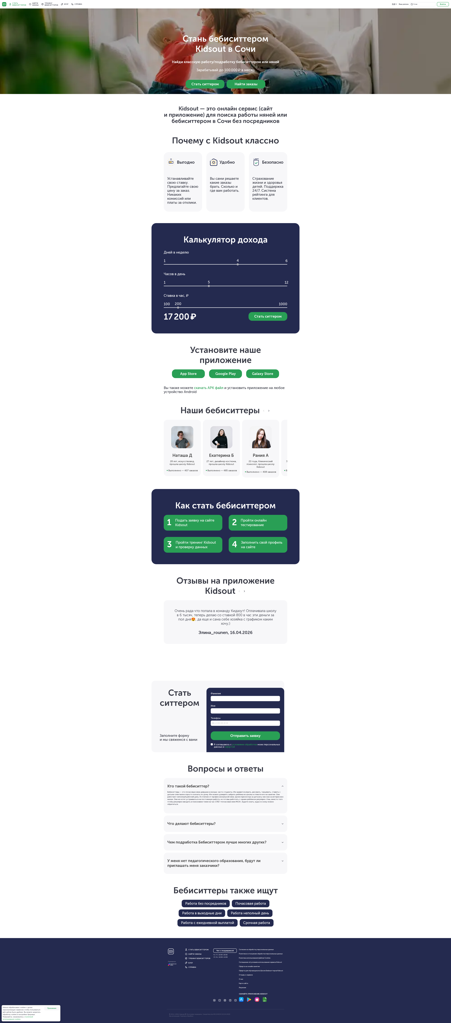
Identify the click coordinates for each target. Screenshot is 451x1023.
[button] (412, 4)
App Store (188, 374)
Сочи (415, 4)
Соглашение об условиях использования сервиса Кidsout (260, 962)
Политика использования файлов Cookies (254, 958)
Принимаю (51, 1008)
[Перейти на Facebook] (230, 1000)
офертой (230, 746)
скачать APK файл (208, 388)
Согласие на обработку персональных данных (256, 949)
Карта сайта (243, 983)
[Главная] (171, 952)
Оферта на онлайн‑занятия (249, 966)
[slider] (238, 264)
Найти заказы (246, 84)
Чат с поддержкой (225, 950)
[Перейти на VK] (214, 1000)
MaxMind (190, 1016)
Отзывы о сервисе (246, 975)
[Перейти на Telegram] (235, 1000)
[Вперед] (268, 411)
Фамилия (216, 693)
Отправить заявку (245, 736)
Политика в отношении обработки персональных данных (261, 954)
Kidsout (4, 4)
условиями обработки (244, 744)
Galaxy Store (262, 374)
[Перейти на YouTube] (220, 1000)
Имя (213, 705)
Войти (443, 4)
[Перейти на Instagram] (225, 1000)
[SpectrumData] (172, 965)
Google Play (225, 374)
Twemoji (183, 1016)
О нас (241, 979)
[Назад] (264, 411)
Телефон (216, 718)
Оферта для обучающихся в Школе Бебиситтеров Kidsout (261, 971)
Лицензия (242, 987)
